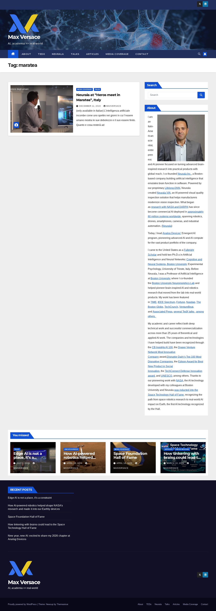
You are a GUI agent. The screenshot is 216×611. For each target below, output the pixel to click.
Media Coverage (117, 54)
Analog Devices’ (172, 233)
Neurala (58, 54)
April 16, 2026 (125, 463)
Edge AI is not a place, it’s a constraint (27, 457)
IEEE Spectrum (166, 302)
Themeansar (62, 604)
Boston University (160, 278)
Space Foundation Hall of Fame (130, 455)
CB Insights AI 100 (162, 347)
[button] (199, 54)
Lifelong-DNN (172, 188)
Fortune (180, 302)
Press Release (182, 449)
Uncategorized (71, 449)
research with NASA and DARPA (169, 207)
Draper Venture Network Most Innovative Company (171, 352)
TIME (154, 302)
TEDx (41, 54)
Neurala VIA (164, 192)
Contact (141, 54)
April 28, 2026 (75, 463)
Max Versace (24, 37)
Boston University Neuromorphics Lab (173, 283)
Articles (92, 54)
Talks (75, 54)
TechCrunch (171, 307)
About (26, 54)
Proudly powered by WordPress (22, 604)
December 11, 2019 (90, 106)
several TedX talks (184, 311)
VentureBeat (186, 307)
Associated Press (162, 311)
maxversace (113, 106)
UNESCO (166, 375)
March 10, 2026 (176, 463)
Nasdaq (190, 302)
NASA (179, 380)
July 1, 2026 (23, 463)
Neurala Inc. (184, 173)
